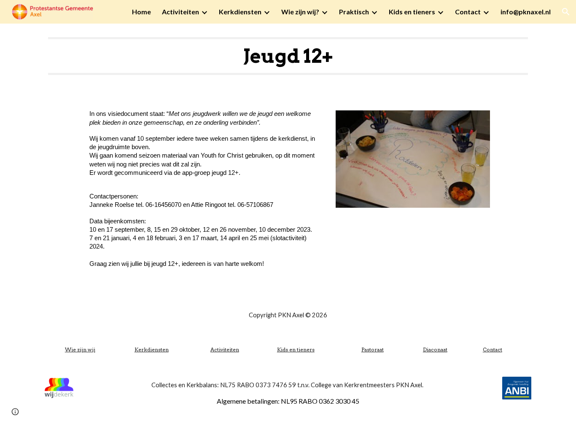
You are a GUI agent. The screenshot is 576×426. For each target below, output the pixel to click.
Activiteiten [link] (180, 12)
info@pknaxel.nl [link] (526, 12)
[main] (288, 56)
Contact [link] (468, 12)
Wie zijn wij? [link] (300, 12)
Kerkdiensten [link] (240, 12)
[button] (566, 12)
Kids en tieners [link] (412, 12)
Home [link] (141, 12)
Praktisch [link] (354, 12)
